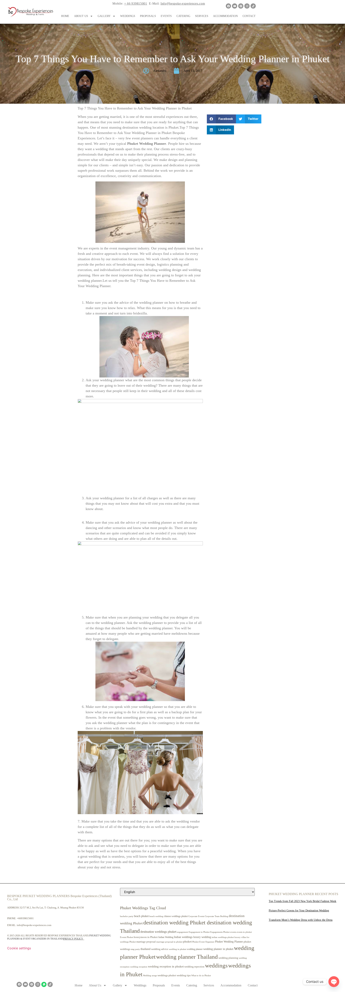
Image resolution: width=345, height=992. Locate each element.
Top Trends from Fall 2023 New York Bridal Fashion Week (302, 901)
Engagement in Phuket (199, 932)
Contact (249, 16)
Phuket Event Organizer (203, 942)
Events (166, 16)
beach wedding (156, 916)
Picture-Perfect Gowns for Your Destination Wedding (299, 910)
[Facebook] (228, 6)
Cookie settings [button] (19, 948)
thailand (146, 949)
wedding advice (159, 949)
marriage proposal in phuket (169, 942)
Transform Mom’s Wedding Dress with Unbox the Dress (300, 919)
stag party (135, 949)
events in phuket (244, 932)
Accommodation (225, 16)
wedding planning (228, 958)
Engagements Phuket (220, 932)
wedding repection (194, 966)
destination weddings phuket (158, 931)
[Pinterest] (240, 6)
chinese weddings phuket (176, 916)
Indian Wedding (165, 937)
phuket (187, 941)
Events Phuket (126, 937)
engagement (182, 932)
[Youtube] (234, 6)
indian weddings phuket (223, 937)
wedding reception (138, 967)
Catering (183, 16)
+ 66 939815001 (135, 3)
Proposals (148, 16)
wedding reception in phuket (166, 966)
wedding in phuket (177, 949)
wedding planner (195, 949)
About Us (81, 16)
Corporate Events (196, 916)
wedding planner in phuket (218, 949)
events (233, 932)
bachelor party (126, 916)
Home (65, 16)
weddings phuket (167, 975)
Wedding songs (150, 975)
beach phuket (141, 916)
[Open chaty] (333, 981)
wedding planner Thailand (187, 957)
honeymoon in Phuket (146, 937)
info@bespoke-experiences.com (34, 925)
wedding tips (184, 975)
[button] (221, 118)
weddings (216, 965)
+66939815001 (25, 918)
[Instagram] (247, 6)
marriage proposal (146, 941)
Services (201, 16)
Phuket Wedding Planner (229, 941)
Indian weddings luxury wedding (192, 937)
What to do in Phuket (201, 975)
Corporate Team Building (216, 916)
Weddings (127, 16)
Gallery (104, 16)
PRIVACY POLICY (73, 938)
